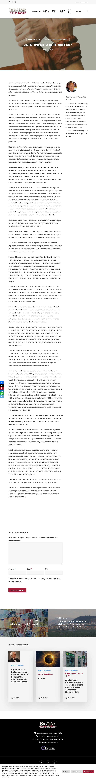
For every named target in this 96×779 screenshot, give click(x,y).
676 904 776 (42, 736)
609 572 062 (37, 739)
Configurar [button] (66, 771)
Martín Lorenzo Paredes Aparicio (74, 675)
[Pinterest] (2, 388)
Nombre (11, 569)
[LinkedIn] (2, 391)
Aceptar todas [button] (88, 771)
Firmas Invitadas (33, 39)
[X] (2, 385)
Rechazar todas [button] (76, 771)
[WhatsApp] (2, 393)
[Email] (2, 396)
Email (29, 569)
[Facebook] (2, 382)
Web (46, 569)
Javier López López (45, 674)
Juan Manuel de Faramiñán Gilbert (55, 39)
